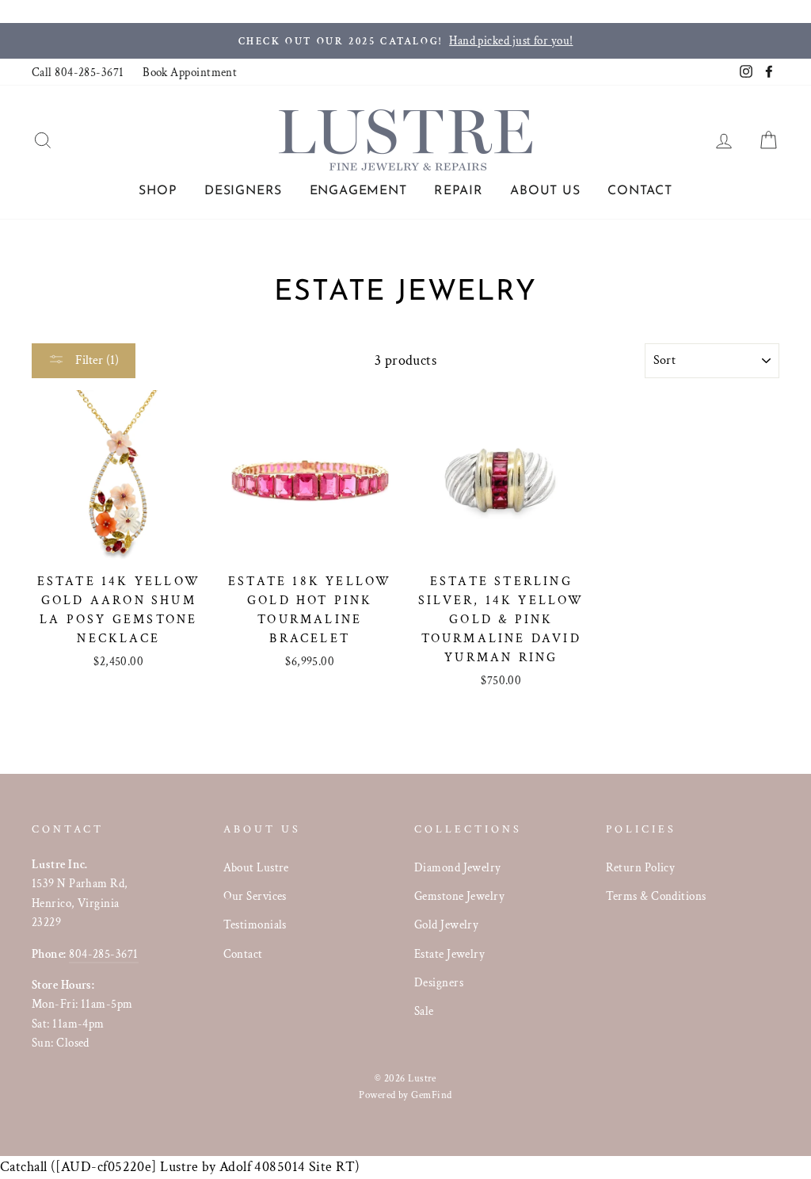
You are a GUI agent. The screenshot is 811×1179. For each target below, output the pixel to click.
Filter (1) (95, 360)
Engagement (358, 191)
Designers (243, 191)
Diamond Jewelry (457, 867)
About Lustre (256, 867)
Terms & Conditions (656, 896)
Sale (424, 1011)
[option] (405, 41)
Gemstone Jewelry (459, 896)
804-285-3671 (103, 954)
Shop (158, 191)
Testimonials (255, 924)
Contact (639, 191)
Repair (458, 191)
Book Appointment (190, 72)
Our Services (255, 896)
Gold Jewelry (446, 924)
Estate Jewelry (449, 954)
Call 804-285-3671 (78, 72)
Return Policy (641, 867)
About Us (545, 191)
